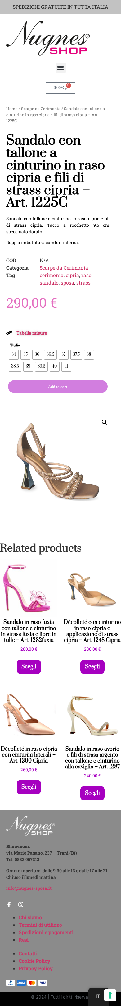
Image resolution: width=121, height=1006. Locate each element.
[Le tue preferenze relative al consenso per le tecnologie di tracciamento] (110, 995)
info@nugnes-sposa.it (29, 888)
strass (83, 282)
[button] (61, 68)
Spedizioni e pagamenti (46, 932)
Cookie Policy (34, 960)
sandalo (49, 282)
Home (12, 108)
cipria (72, 275)
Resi (24, 939)
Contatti (28, 953)
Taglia (15, 345)
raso (86, 275)
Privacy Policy (36, 968)
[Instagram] (21, 904)
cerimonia (52, 275)
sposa (67, 282)
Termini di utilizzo (40, 924)
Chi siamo (30, 917)
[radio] (13, 354)
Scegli (28, 666)
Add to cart (57, 386)
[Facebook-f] (9, 904)
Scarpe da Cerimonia (40, 108)
